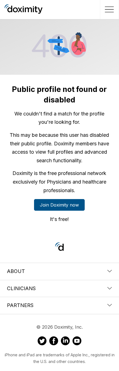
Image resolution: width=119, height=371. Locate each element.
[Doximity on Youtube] (77, 341)
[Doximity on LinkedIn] (65, 341)
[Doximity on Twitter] (42, 341)
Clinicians (21, 288)
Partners (20, 305)
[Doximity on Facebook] (53, 341)
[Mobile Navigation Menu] (108, 9)
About (16, 271)
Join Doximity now (59, 205)
